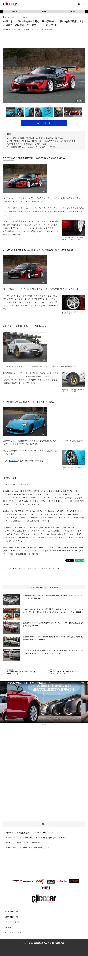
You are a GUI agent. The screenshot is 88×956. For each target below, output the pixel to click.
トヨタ (5, 568)
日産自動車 (12, 568)
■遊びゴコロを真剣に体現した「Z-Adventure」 (27, 143)
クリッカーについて (12, 911)
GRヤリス (56, 568)
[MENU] (83, 4)
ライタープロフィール (12, 932)
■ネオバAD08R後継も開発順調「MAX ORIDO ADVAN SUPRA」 (35, 138)
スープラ (37, 568)
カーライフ (73, 11)
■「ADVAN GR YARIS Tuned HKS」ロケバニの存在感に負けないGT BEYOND (41, 141)
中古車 (14, 11)
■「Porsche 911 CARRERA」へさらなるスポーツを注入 (32, 146)
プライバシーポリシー (12, 922)
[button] (86, 11)
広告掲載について (11, 917)
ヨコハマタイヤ (46, 568)
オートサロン (22, 17)
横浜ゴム (36, 201)
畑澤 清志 (48, 29)
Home (44, 11)
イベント (13, 17)
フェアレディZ (29, 568)
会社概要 (7, 927)
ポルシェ (20, 568)
